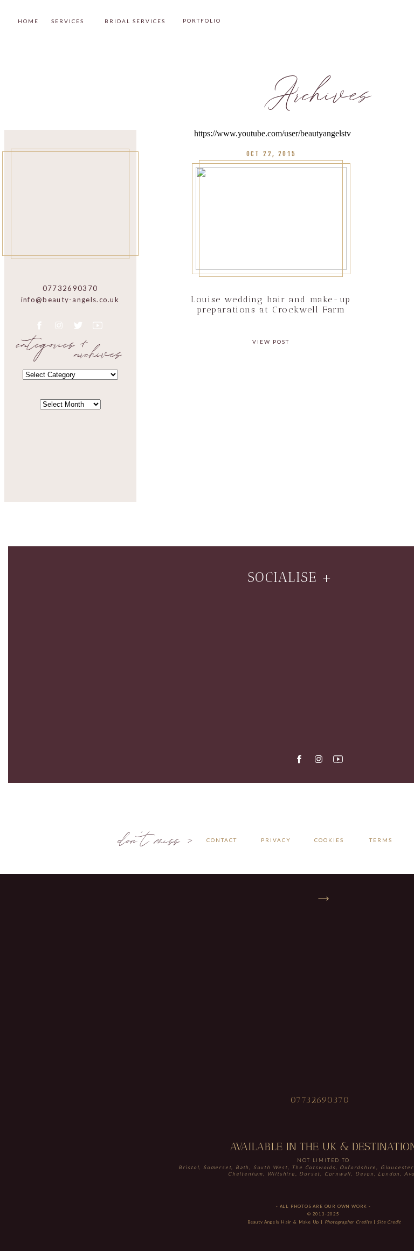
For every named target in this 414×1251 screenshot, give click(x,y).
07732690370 (320, 1100)
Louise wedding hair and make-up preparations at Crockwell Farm (271, 304)
